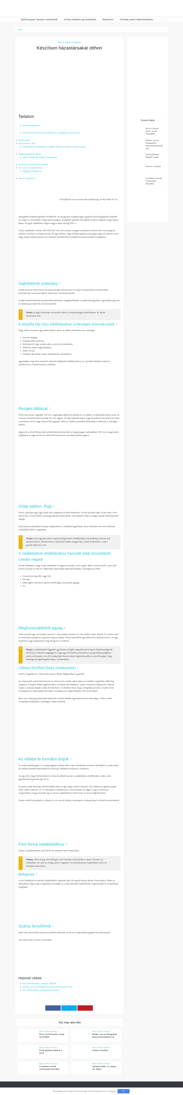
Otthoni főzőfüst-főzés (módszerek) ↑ (48, 668)
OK (123, 1091)
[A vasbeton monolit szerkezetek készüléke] (138, 180)
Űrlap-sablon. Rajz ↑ (36, 506)
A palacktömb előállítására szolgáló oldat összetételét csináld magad (54, 146)
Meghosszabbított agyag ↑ (42, 628)
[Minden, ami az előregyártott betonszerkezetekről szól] (138, 143)
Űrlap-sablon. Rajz (26, 143)
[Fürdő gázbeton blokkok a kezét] (138, 157)
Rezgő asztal (24, 140)
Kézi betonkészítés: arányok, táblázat (39, 983)
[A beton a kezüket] (138, 169)
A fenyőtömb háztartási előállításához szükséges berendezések (51, 132)
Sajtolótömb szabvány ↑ (39, 283)
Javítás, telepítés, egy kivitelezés (80, 19)
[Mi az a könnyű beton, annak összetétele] (138, 131)
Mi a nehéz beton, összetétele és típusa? (41, 990)
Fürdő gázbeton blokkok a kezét (152, 155)
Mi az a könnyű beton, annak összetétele (152, 131)
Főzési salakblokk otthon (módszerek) (40, 157)
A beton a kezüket (100, 1050)
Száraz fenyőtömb (26, 178)
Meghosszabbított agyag (29, 154)
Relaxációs (107, 19)
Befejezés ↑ (28, 874)
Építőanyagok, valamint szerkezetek (39, 19)
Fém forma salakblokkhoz (30, 167)
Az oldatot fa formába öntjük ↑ (45, 759)
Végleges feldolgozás (32, 171)
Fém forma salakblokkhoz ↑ (43, 844)
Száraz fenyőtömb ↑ (36, 926)
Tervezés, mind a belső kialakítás (136, 19)
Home (20, 29)
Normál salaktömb (31, 125)
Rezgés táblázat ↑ (34, 408)
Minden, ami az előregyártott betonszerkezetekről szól (47, 986)
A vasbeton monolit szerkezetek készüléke (154, 181)
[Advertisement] (69, 82)
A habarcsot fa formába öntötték (33, 164)
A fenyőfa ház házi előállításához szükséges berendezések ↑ (67, 324)
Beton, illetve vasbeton (69, 42)
